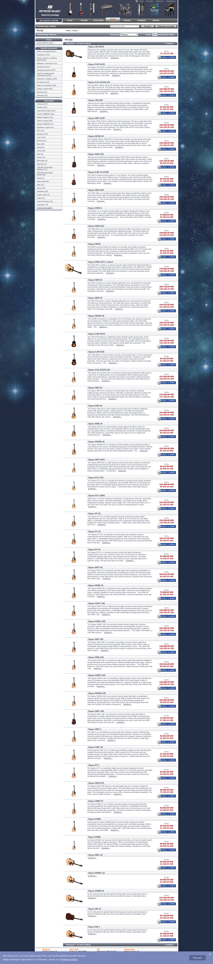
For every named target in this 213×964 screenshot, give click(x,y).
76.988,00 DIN (166, 592)
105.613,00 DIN (166, 574)
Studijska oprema (154, 9)
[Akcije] (113, 20)
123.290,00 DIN (166, 325)
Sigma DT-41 (94, 549)
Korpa (141, 1)
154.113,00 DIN (166, 322)
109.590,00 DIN (166, 612)
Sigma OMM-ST (95, 801)
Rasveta (40, 92)
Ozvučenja (141, 9)
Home (68, 31)
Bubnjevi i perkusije (125, 9)
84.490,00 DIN (166, 576)
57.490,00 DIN (166, 720)
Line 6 (39, 137)
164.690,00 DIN (166, 73)
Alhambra (41, 191)
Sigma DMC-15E (96, 711)
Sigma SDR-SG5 (96, 190)
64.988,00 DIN (166, 879)
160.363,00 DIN (166, 125)
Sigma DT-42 (94, 531)
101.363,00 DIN (166, 502)
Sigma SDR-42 (95, 280)
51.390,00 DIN (166, 864)
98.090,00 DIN (166, 666)
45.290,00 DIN (166, 253)
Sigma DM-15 (94, 909)
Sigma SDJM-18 (96, 136)
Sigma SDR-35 (95, 298)
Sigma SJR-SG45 (96, 64)
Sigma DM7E (94, 244)
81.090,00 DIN (166, 504)
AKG (39, 154)
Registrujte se (171, 1)
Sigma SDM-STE (96, 783)
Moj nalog (149, 1)
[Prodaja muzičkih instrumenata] (84, 20)
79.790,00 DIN (166, 53)
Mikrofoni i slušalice (44, 79)
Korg (39, 147)
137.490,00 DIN (166, 397)
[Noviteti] (127, 20)
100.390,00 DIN (166, 630)
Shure (39, 157)
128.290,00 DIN (166, 127)
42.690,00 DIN (166, 738)
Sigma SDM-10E (96, 657)
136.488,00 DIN (166, 89)
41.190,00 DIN (166, 936)
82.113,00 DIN (166, 466)
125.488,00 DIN (166, 628)
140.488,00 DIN (166, 143)
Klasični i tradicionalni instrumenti (170, 9)
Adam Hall (41, 181)
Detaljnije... (115, 58)
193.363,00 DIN (166, 197)
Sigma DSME (94, 837)
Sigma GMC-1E (95, 747)
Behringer (41, 161)
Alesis (39, 188)
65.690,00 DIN (166, 469)
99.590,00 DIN (166, 486)
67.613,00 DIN (166, 754)
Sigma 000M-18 (95, 585)
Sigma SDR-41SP (96, 118)
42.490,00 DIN (166, 361)
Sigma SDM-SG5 (96, 226)
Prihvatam (197, 958)
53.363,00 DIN (166, 736)
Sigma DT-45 (94, 513)
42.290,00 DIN (166, 774)
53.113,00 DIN (166, 358)
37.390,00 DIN (166, 828)
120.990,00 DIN (166, 522)
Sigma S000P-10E (96, 675)
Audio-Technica (43, 201)
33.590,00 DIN (166, 810)
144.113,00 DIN (166, 304)
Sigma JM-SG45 (96, 47)
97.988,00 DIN (166, 556)
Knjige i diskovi (43, 89)
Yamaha (40, 104)
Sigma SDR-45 (95, 387)
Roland (40, 141)
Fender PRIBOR (43, 114)
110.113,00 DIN (167, 538)
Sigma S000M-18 (96, 441)
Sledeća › (170, 44)
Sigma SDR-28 (95, 405)
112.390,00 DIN (166, 145)
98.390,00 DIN (166, 433)
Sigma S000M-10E (97, 693)
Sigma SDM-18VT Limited (100, 262)
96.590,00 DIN (166, 163)
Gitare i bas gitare (69, 9)
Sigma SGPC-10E (96, 603)
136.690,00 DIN (166, 271)
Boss (39, 144)
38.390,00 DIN (166, 217)
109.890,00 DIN (166, 379)
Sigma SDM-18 (95, 423)
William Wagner (43, 117)
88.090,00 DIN (166, 540)
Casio (39, 151)
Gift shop (40, 95)
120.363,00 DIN (166, 448)
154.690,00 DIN (166, 199)
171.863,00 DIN (166, 394)
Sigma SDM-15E (96, 154)
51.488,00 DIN (166, 933)
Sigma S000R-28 (96, 316)
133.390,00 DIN (166, 343)
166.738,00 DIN (166, 340)
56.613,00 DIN (166, 251)
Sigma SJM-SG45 (96, 334)
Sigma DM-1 (94, 927)
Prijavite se (160, 1)
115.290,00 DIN (166, 307)
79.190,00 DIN (166, 792)
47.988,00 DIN (166, 215)
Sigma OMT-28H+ (96, 459)
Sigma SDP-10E (95, 639)
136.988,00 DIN (166, 610)
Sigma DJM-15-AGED (98, 172)
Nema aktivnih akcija (45, 43)
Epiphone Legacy (44, 127)
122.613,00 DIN (166, 664)
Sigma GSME (94, 819)
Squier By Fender (44, 111)
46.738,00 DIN (166, 826)
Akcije (75, 31)
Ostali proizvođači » (45, 208)
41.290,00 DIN (166, 109)
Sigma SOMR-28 (96, 891)
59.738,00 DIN (166, 179)
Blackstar (40, 134)
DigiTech (40, 164)
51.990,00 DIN (166, 882)
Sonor (39, 178)
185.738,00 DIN (166, 286)
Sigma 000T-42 (95, 567)
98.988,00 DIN (166, 790)
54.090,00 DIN (166, 756)
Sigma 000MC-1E (96, 873)
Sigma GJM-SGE (96, 352)
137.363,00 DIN (166, 376)
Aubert (39, 198)
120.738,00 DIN (166, 161)
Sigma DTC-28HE (96, 495)
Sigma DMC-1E (95, 855)
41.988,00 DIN (166, 808)
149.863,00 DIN (166, 233)
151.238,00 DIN (166, 520)
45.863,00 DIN (166, 844)
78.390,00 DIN (166, 558)
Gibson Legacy (43, 121)
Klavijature (92, 9)
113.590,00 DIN (166, 415)
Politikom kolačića (69, 959)
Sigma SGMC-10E (96, 621)
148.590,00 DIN (166, 289)
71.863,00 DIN (166, 718)
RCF (39, 131)
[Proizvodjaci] (98, 20)
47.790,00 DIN (166, 181)
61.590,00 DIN (166, 594)
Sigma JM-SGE (95, 100)
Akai (38, 185)
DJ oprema (41, 82)
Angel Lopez (42, 195)
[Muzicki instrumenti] (70, 20)
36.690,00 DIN (166, 846)
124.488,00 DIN (166, 484)
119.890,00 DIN (166, 235)
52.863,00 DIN (166, 772)
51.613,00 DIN (166, 107)
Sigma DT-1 (93, 765)
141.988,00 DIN (166, 412)
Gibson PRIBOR (43, 124)
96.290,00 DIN (166, 451)
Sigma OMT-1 (94, 729)
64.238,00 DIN (166, 862)
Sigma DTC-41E (95, 477)
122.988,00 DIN (166, 430)
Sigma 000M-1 (95, 208)
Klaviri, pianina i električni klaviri (107, 9)
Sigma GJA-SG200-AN (99, 82)
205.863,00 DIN (166, 71)
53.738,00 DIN (166, 915)
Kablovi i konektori (44, 85)
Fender (40, 107)
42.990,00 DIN (166, 918)
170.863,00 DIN (166, 269)
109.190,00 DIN (166, 91)
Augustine (41, 205)
